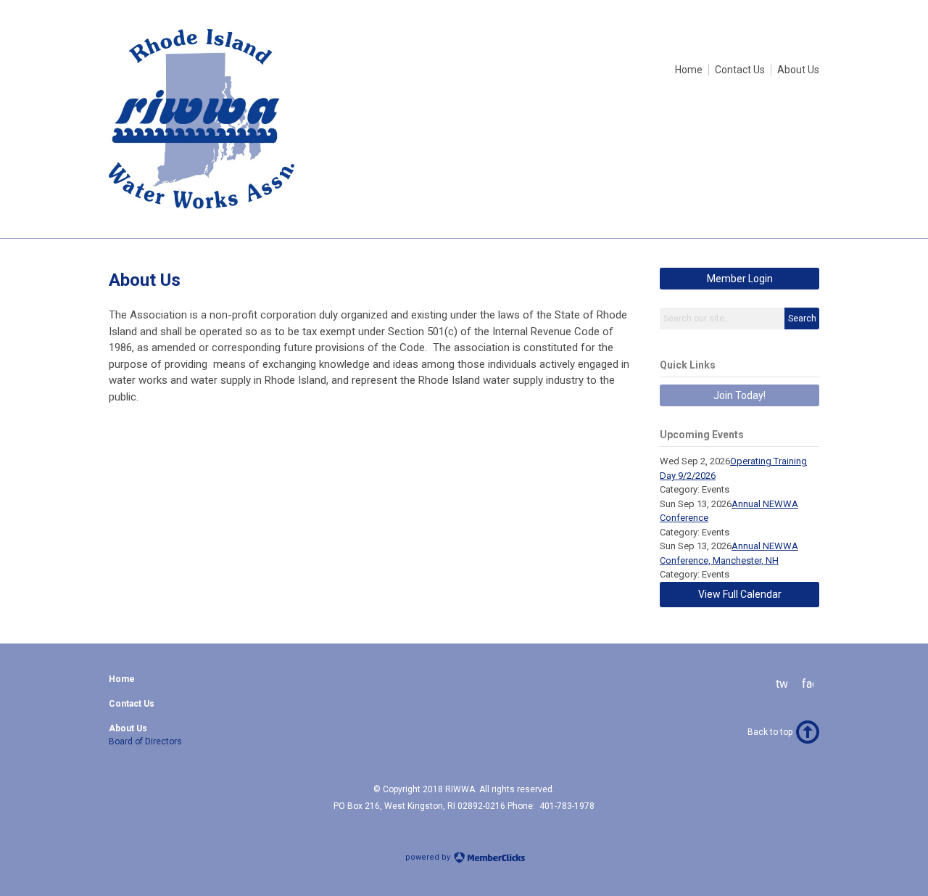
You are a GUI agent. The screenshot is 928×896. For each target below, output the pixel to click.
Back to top (769, 732)
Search (802, 318)
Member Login (740, 278)
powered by (428, 857)
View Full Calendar (740, 594)
